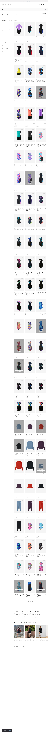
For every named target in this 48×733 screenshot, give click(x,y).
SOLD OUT (41, 92)
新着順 (43, 13)
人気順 (39, 17)
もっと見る (29, 604)
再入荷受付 (41, 96)
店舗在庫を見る (41, 98)
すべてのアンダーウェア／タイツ (20, 616)
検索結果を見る (6, 730)
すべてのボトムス (25, 614)
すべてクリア (10, 20)
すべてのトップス (17, 614)
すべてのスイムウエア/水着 (35, 614)
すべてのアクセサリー (31, 616)
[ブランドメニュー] (45, 9)
